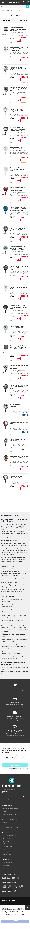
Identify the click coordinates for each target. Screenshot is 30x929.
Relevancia (22, 20)
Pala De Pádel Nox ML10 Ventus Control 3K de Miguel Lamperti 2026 (18, 228)
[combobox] (15, 6)
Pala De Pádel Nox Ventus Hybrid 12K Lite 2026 (18, 327)
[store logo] (15, 2)
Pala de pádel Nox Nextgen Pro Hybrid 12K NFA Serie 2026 (19, 169)
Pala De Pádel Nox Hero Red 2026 (19, 422)
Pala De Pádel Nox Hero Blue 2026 (17, 405)
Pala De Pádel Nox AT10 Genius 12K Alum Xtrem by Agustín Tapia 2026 (19, 49)
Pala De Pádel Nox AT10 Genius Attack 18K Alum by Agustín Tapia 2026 (19, 129)
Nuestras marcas (9, 10)
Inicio (3, 10)
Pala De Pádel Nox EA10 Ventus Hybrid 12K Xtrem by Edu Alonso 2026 (18, 189)
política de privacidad (22, 768)
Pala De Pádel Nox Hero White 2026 (17, 440)
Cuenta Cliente (5, 841)
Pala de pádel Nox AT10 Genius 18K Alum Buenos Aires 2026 (19, 287)
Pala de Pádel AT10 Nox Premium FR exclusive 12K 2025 (18, 307)
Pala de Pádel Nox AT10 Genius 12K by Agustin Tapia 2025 (19, 89)
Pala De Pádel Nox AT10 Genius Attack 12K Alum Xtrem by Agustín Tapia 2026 (19, 150)
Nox (16, 10)
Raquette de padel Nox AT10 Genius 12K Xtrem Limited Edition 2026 (18, 347)
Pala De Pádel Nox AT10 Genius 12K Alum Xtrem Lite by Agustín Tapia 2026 (19, 109)
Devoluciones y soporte (8, 843)
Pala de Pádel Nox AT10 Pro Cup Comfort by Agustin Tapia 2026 (19, 367)
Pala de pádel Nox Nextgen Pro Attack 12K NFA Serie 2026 (19, 267)
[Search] (27, 6)
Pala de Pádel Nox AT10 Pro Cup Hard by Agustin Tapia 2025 (19, 386)
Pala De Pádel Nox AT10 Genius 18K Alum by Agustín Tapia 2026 (19, 29)
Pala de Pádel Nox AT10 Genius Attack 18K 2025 (19, 476)
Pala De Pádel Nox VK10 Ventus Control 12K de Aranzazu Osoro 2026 (17, 248)
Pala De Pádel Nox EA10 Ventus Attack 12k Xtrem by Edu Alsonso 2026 (18, 208)
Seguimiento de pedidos (8, 846)
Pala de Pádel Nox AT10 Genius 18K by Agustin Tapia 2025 (19, 68)
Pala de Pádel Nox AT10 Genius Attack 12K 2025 (19, 457)
